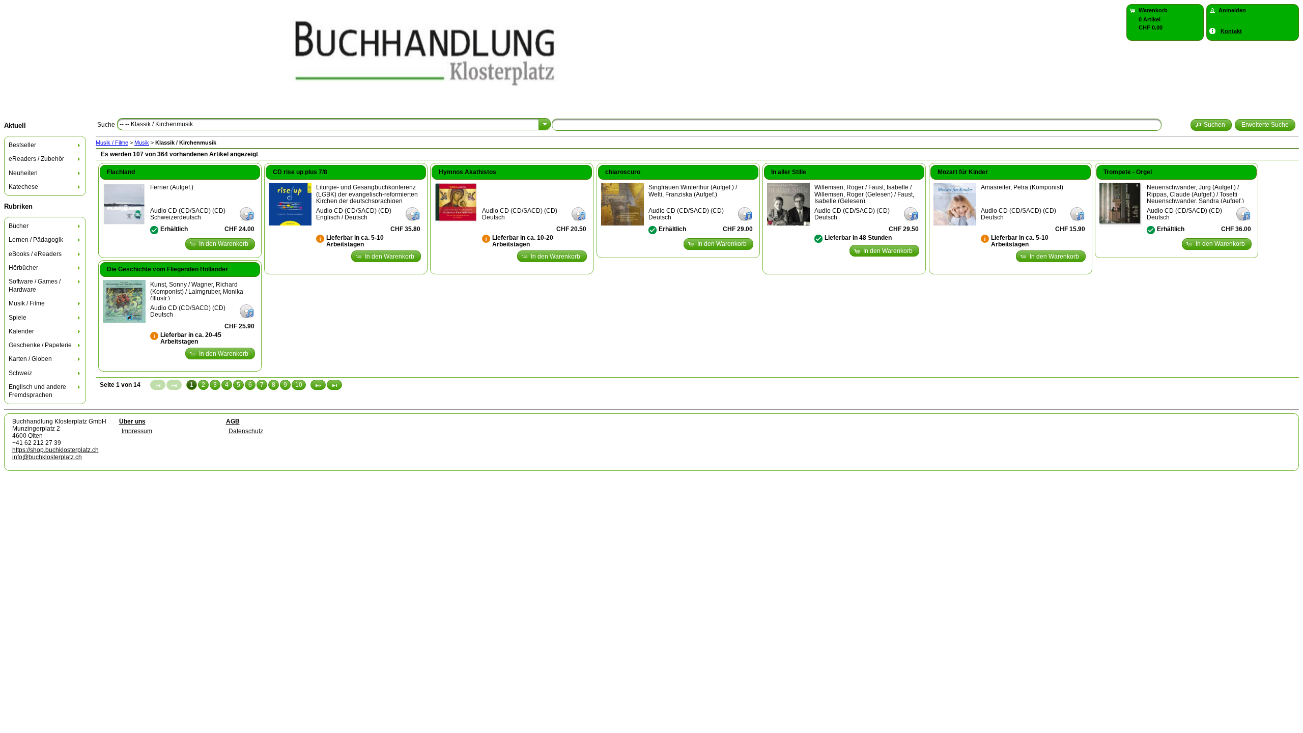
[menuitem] (45, 145)
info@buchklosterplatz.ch (47, 457)
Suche (106, 124)
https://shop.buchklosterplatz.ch (55, 450)
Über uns (132, 421)
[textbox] (857, 125)
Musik (141, 142)
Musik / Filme (112, 142)
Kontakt (1231, 31)
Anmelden (1232, 10)
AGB (233, 421)
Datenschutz (246, 431)
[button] (1211, 125)
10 (298, 384)
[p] (318, 385)
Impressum (137, 431)
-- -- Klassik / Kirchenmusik (156, 124)
